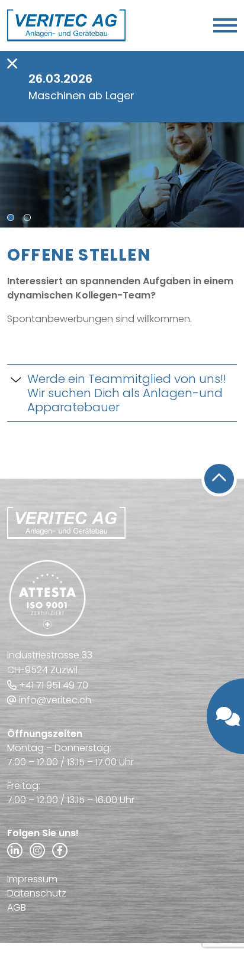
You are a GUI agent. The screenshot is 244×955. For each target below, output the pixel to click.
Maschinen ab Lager (81, 95)
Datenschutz (36, 893)
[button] (10, 217)
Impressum (32, 879)
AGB (16, 907)
